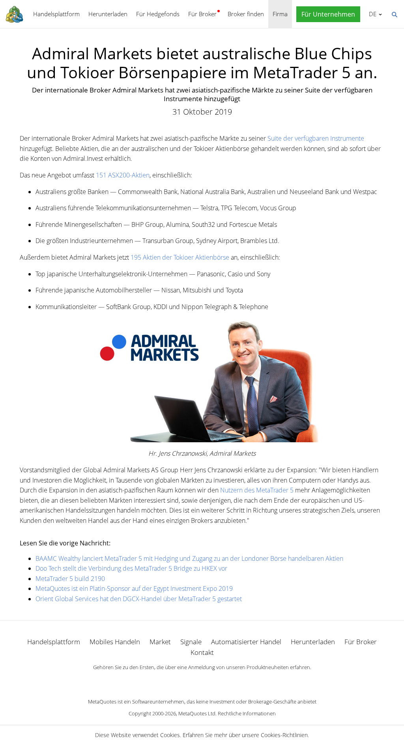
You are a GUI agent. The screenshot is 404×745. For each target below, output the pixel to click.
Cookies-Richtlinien (284, 735)
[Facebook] (189, 681)
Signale (191, 641)
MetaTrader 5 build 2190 (70, 578)
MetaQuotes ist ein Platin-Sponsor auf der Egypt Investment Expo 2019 (134, 588)
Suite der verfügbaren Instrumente (315, 138)
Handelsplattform (56, 14)
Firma (280, 14)
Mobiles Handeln (115, 641)
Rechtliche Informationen (247, 713)
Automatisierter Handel (246, 641)
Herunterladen (107, 14)
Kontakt (202, 652)
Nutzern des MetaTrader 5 (257, 490)
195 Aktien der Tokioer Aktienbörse (180, 257)
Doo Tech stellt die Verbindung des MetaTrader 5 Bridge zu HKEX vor (131, 568)
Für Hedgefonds (158, 14)
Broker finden (246, 14)
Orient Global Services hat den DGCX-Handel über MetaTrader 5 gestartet (139, 598)
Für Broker (202, 14)
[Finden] (394, 14)
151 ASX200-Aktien (123, 175)
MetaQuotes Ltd (196, 713)
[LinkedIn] (202, 681)
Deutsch (371, 14)
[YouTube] (214, 681)
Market (160, 641)
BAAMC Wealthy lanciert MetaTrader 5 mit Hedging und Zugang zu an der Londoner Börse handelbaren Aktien (189, 558)
